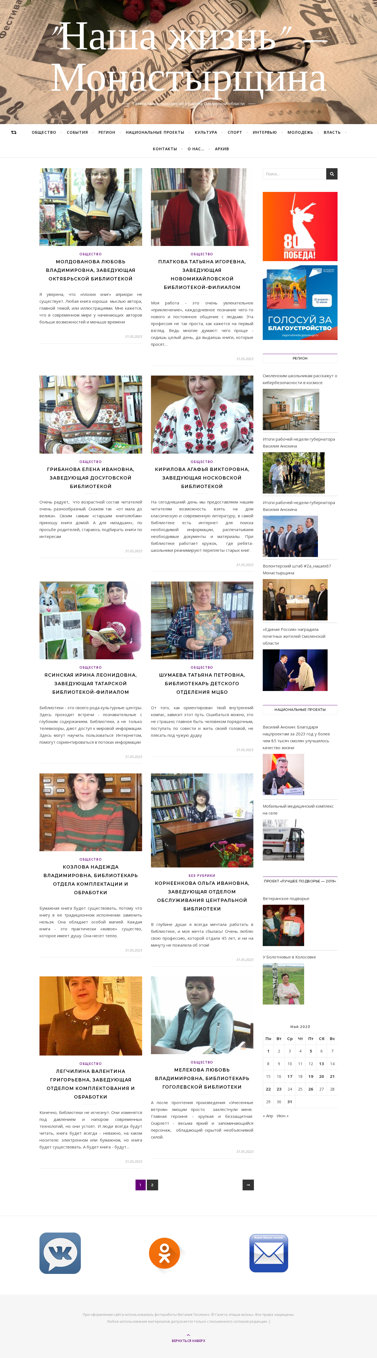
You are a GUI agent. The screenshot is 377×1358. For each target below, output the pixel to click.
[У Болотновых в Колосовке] (283, 984)
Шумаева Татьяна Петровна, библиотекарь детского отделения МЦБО (202, 684)
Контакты (165, 148)
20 (321, 1076)
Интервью (265, 132)
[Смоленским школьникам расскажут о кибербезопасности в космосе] (291, 409)
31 (289, 1101)
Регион (107, 132)
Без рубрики (202, 875)
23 (279, 1089)
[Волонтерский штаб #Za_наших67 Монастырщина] (295, 599)
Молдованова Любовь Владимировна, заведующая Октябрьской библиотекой (91, 270)
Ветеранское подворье (286, 898)
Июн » (283, 1115)
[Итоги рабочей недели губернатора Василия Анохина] (294, 473)
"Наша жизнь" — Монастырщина (188, 58)
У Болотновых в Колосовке (289, 957)
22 (268, 1089)
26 (310, 1089)
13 (321, 1063)
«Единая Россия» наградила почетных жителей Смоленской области (294, 636)
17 (289, 1076)
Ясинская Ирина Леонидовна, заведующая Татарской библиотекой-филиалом (90, 684)
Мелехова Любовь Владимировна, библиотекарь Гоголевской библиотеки (202, 1078)
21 (332, 1076)
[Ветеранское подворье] (283, 926)
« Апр (268, 1115)
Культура (206, 132)
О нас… (196, 148)
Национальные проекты (155, 132)
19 (310, 1076)
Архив (222, 148)
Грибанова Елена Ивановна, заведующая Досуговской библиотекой (90, 478)
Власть (332, 132)
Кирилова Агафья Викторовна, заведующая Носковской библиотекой (202, 478)
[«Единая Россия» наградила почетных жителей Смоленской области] (295, 670)
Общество (44, 132)
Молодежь (300, 132)
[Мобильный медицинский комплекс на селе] (283, 841)
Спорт (235, 132)
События (77, 132)
